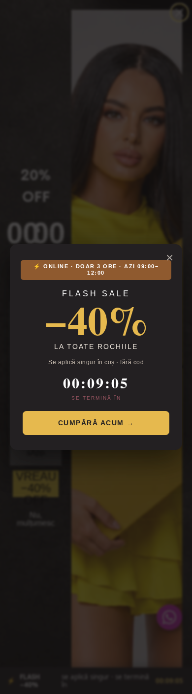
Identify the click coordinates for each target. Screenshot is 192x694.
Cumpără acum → (96, 423)
